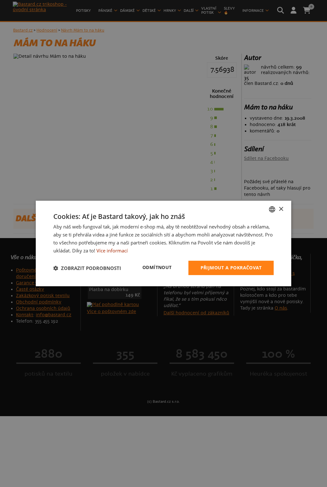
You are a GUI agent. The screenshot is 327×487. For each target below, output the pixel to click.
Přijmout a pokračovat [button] (231, 268)
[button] (87, 268)
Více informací (112, 250)
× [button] (280, 208)
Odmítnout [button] (157, 267)
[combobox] (272, 209)
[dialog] (163, 243)
